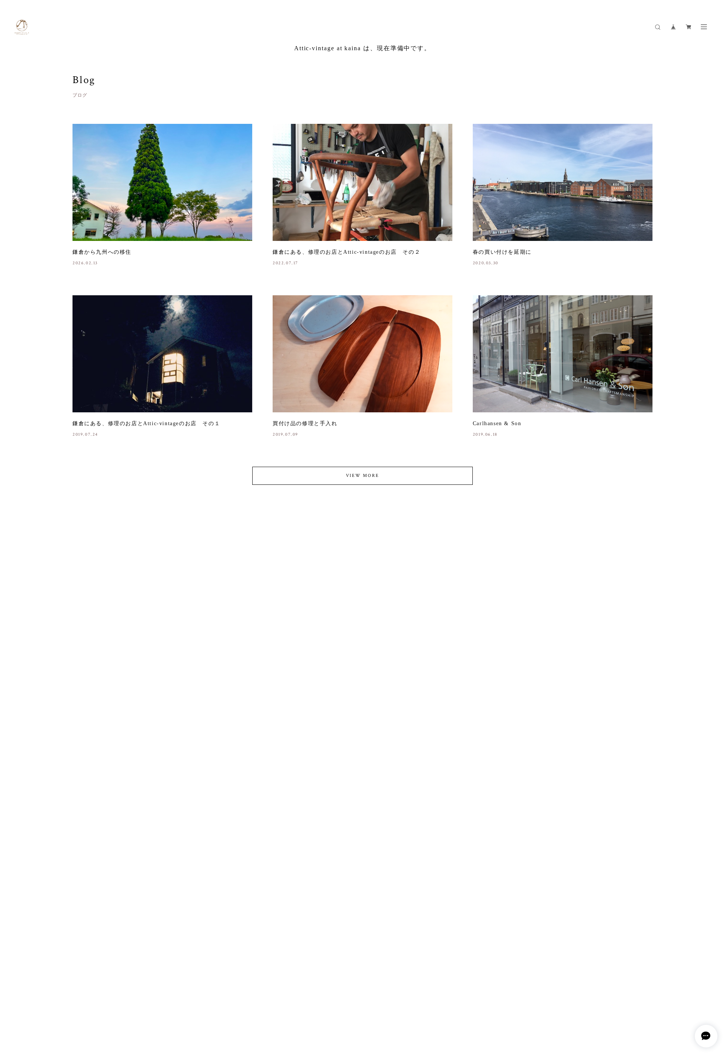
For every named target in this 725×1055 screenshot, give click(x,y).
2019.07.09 (285, 434)
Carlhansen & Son (497, 423)
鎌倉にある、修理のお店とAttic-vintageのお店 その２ (346, 252)
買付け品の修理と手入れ (305, 423)
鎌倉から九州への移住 (101, 252)
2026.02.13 (85, 263)
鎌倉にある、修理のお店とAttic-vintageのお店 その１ (146, 423)
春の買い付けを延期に (502, 252)
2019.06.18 (485, 434)
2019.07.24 (85, 434)
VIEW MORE (362, 475)
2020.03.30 (485, 263)
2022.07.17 (285, 263)
